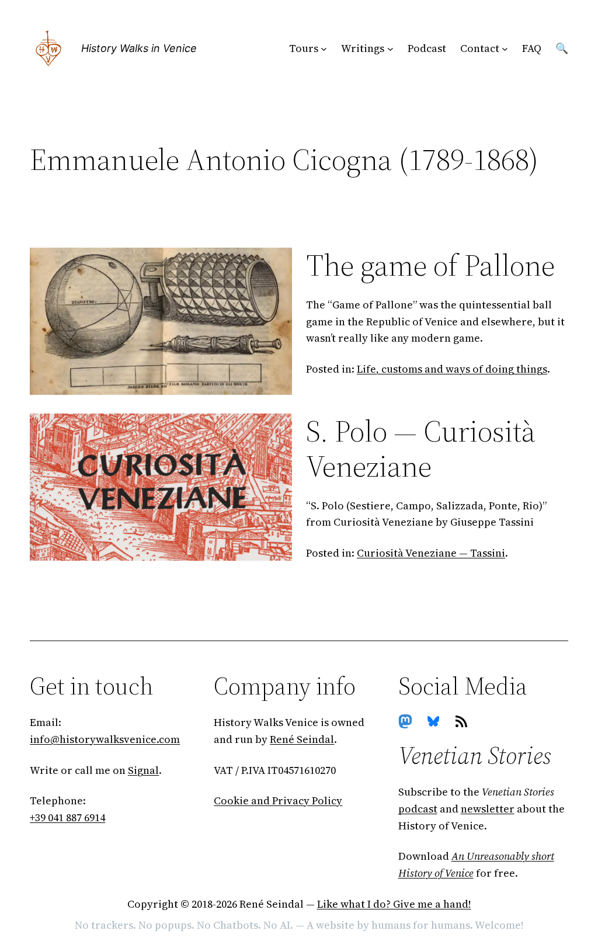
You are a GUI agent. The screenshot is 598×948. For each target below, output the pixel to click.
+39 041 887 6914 (67, 817)
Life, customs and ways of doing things (452, 369)
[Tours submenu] (324, 49)
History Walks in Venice (139, 48)
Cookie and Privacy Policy (278, 800)
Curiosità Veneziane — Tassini (431, 553)
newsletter (487, 808)
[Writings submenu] (390, 49)
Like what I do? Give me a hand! (394, 904)
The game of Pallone (430, 265)
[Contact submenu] (505, 49)
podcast (417, 808)
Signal (143, 770)
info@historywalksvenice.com (105, 739)
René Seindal (302, 739)
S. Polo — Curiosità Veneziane (421, 449)
